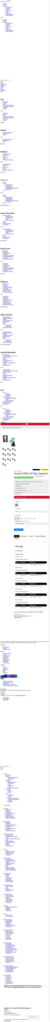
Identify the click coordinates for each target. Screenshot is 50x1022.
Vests (4, 190)
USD (9, 1)
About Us (5, 3)
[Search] (2, 82)
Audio (4, 392)
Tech (2, 390)
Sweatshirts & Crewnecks (8, 106)
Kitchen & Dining (9, 881)
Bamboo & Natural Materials (12, 966)
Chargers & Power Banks (11, 398)
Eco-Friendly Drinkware (11, 968)
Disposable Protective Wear (11, 906)
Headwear (4, 151)
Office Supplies (6, 321)
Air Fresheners (9, 943)
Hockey (4, 222)
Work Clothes (8, 910)
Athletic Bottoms (9, 217)
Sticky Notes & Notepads (11, 870)
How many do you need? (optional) (11, 1014)
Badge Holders (9, 931)
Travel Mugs (5, 288)
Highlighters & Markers (8, 318)
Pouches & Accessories (8, 258)
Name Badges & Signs (7, 360)
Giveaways (8, 935)
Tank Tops (5, 107)
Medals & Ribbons (7, 356)
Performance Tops (9, 216)
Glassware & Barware (7, 287)
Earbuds (7, 393)
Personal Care (8, 924)
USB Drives (5, 404)
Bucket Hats (5, 155)
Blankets (7, 874)
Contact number (7, 1012)
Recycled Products (9, 969)
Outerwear (8, 789)
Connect (5, 5)
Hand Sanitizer (9, 920)
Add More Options (18, 529)
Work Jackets (8, 189)
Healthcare (8, 908)
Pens (4, 323)
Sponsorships (8, 10)
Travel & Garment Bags (8, 256)
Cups (4, 358)
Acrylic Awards (6, 354)
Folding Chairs (9, 898)
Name (2, 691)
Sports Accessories (7, 223)
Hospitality (8, 909)
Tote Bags (5, 254)
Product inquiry (36, 469)
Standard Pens (9, 325)
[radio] (16, 505)
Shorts (4, 134)
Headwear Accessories (7, 159)
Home (4, 427)
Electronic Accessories (7, 401)
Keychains (8, 978)
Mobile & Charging (7, 397)
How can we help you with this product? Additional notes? (16, 1019)
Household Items (9, 880)
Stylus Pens (8, 326)
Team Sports (5, 224)
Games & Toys (9, 977)
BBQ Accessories (9, 895)
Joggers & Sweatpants (7, 132)
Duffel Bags (5, 251)
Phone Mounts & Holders (11, 952)
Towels (7, 218)
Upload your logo (17, 616)
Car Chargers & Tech (10, 946)
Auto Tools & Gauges (10, 945)
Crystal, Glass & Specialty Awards (10, 355)
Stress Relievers (9, 983)
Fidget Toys (8, 976)
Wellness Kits (8, 926)
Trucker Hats (5, 157)
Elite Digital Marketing (20, 695)
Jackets (4, 183)
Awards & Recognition (8, 352)
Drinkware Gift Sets (7, 289)
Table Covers (8, 939)
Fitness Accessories (10, 220)
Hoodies (5, 102)
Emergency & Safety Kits (11, 948)
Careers (7, 9)
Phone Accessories (9, 400)
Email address (17, 614)
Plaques (4, 359)
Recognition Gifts (6, 365)
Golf (4, 221)
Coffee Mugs (6, 286)
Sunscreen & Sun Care (10, 925)
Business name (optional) (9, 1013)
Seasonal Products (9, 982)
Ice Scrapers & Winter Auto (11, 949)
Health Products (9, 921)
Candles (7, 875)
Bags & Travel (5, 248)
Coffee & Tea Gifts (10, 958)
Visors (4, 158)
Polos (4, 104)
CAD (14, 1)
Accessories (8, 775)
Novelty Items (9, 979)
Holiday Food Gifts (10, 961)
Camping (8, 897)
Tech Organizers (6, 402)
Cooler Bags (5, 257)
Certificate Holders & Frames (9, 362)
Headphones (8, 394)
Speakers (7, 395)
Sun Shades (8, 953)
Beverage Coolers (6, 290)
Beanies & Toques (7, 153)
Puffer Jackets (8, 185)
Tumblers (5, 285)
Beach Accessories (9, 896)
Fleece (4, 182)
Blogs (7, 11)
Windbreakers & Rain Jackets (12, 188)
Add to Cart (45, 469)
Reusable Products (9, 970)
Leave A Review (9, 14)
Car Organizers (9, 947)
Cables (7, 399)
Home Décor (8, 879)
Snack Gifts (8, 962)
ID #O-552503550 (18, 471)
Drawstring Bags (6, 253)
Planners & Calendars (7, 327)
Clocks (4, 363)
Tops (2, 99)
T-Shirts (4, 108)
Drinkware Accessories (8, 292)
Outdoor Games (9, 901)
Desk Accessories (6, 316)
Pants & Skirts (6, 133)
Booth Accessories (9, 933)
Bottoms (3, 130)
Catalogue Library (9, 15)
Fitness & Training (7, 215)
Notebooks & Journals (7, 320)
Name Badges (9, 938)
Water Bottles (6, 283)
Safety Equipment (9, 916)
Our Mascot (8, 8)
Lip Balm (8, 923)
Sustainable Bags (9, 971)
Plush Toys (8, 980)
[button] (25, 17)
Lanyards (8, 936)
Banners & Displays (10, 932)
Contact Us (3, 1)
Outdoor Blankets (9, 900)
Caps (4, 156)
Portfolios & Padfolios (10, 868)
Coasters (7, 876)
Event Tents (8, 934)
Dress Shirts (5, 101)
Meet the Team (9, 7)
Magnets (5, 319)
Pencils (4, 322)
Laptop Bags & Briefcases (8, 255)
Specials (5, 4)
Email (2, 692)
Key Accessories (9, 950)
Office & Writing (6, 314)
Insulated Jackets (9, 184)
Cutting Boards (9, 878)
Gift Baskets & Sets (10, 960)
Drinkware (4, 281)
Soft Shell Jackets (9, 187)
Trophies (5, 361)
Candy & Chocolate (10, 957)
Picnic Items (8, 902)
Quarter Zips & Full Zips (8, 105)
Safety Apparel (9, 915)
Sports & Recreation (7, 213)
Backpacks (5, 250)
